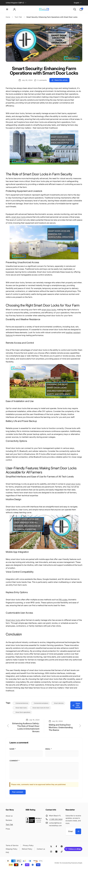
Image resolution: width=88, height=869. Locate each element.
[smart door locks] (44, 164)
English (76, 3)
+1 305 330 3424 (55, 819)
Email (48, 749)
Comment (14, 761)
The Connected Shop (65, 863)
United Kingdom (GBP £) (15, 3)
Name (13, 749)
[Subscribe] (78, 831)
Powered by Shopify (76, 863)
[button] (7, 9)
